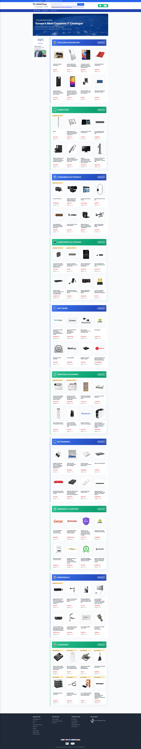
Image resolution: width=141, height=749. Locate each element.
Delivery (34, 728)
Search (81, 4)
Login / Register (55, 719)
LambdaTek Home (36, 719)
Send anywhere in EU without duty (65, 7)
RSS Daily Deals (36, 734)
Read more (40, 43)
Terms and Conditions (37, 724)
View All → (101, 42)
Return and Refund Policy (57, 721)
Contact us (54, 722)
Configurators (74, 722)
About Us (35, 721)
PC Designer (74, 719)
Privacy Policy (36, 730)
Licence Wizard (74, 721)
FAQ (33, 722)
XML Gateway (74, 726)
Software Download (75, 724)
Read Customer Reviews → (44, 29)
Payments (35, 726)
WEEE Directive (36, 732)
